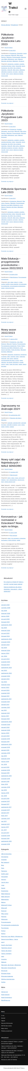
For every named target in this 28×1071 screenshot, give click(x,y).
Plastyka (3, 57)
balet (8, 356)
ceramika (21, 64)
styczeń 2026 (5, 619)
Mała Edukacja (14, 277)
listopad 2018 (5, 773)
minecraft (9, 70)
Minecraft (13, 55)
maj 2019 (4, 756)
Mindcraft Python (6, 905)
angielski (16, 64)
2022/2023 (10, 354)
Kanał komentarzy (6, 997)
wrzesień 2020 (5, 724)
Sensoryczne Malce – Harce (9, 939)
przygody (15, 71)
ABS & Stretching (6, 854)
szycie (11, 73)
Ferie (2, 868)
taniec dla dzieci (13, 364)
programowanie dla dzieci (8, 360)
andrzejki (10, 422)
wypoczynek (4, 75)
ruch (7, 479)
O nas (2, 1015)
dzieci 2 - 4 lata (18, 282)
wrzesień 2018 (5, 778)
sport (16, 59)
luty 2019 (4, 764)
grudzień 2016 (5, 835)
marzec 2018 (5, 793)
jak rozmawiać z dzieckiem (18, 538)
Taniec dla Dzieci (15, 349)
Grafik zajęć (4, 874)
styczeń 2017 (5, 833)
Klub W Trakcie (8, 47)
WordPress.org (5, 1000)
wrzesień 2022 (5, 676)
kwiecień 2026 (5, 613)
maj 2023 (4, 670)
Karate (3, 888)
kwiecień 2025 (5, 630)
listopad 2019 (5, 741)
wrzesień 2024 (5, 642)
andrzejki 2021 (17, 422)
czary (19, 424)
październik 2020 (6, 721)
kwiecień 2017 (5, 824)
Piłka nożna (20, 55)
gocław (3, 284)
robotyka (20, 71)
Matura (3, 902)
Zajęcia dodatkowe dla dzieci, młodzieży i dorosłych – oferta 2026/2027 (13, 589)
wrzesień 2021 (5, 701)
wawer (3, 288)
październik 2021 (6, 699)
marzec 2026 (5, 616)
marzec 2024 (5, 653)
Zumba (3, 982)
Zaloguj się (4, 992)
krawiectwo (4, 68)
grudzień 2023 (5, 662)
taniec (7, 364)
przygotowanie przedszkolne (17, 286)
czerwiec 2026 (5, 607)
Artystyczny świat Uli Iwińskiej (9, 1059)
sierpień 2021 (5, 704)
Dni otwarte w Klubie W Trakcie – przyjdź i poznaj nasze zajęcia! (14, 583)
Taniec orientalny (6, 953)
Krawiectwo (8, 55)
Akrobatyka (13, 53)
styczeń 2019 (5, 767)
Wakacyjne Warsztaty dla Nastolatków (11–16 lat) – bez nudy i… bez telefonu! (13, 1056)
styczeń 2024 (5, 659)
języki (23, 66)
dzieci (13, 66)
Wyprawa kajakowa (7, 976)
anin (9, 282)
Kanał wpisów (5, 994)
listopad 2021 (5, 696)
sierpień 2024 (5, 644)
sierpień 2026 (5, 605)
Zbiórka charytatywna (7, 979)
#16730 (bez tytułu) (6, 1025)
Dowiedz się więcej (7, 103)
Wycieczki (21, 61)
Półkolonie (9, 57)
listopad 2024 (5, 636)
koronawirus (4, 540)
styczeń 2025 (5, 633)
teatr (2, 956)
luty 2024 (4, 656)
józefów (7, 284)
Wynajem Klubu (5, 973)
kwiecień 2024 (5, 650)
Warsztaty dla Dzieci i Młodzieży (9, 61)
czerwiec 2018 (5, 787)
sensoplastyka (13, 479)
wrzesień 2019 (5, 747)
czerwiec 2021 (5, 707)
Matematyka (5, 899)
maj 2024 (4, 647)
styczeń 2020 (5, 736)
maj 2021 (4, 710)
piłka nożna (16, 70)
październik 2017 (6, 807)
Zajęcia (3, 1020)
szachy (3, 364)
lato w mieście (17, 68)
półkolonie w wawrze (6, 71)
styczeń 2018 (5, 798)
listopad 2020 (5, 719)
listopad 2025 (5, 622)
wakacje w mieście (18, 73)
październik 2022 (6, 673)
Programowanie (16, 57)
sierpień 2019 (5, 750)
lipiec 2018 (4, 784)
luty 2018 (4, 796)
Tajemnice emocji (6, 948)
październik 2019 (6, 744)
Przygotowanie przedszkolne (8, 346)
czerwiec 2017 (5, 818)
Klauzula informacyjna (7, 1023)
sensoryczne (21, 479)
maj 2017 (4, 821)
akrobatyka (11, 64)
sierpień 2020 (5, 727)
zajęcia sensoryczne (10, 481)
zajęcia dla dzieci (9, 288)
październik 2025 (6, 625)
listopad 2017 (5, 804)
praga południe (14, 284)
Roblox (23, 346)
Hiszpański (20, 53)
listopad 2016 (5, 838)
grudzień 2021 (5, 693)
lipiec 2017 (4, 815)
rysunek (3, 73)
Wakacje (20, 59)
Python (19, 346)
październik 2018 (6, 776)
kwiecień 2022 (5, 684)
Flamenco (4, 871)
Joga (18, 342)
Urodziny (4, 959)
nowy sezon (10, 358)
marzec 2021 (5, 716)
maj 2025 (4, 627)
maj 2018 (4, 790)
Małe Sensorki (13, 475)
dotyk (9, 478)
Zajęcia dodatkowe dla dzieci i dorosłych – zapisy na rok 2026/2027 (12, 1051)
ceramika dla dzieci (6, 66)
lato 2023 (10, 68)
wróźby (7, 426)
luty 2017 (4, 830)
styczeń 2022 (5, 690)
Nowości (3, 911)
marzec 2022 (5, 687)
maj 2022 (4, 682)
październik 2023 (6, 667)
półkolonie (22, 70)
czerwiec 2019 (5, 753)
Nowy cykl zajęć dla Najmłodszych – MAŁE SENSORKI (13, 462)
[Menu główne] (25, 9)
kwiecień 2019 (5, 758)
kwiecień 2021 (5, 713)
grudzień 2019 (5, 739)
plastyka (16, 358)
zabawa (12, 426)
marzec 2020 (5, 733)
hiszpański (18, 66)
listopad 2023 (5, 664)
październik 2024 (6, 639)
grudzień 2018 (5, 770)
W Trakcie (13, 7)
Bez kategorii (13, 535)
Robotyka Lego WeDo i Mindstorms (10, 205)
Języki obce (11, 131)
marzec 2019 (5, 761)
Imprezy (3, 879)
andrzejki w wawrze (12, 424)
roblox (21, 360)
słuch (2, 481)
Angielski (19, 129)
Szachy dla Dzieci (6, 349)
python (17, 360)
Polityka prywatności (6, 1031)
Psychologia (5, 928)
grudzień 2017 (5, 801)
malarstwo (4, 70)
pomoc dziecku (12, 540)
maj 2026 (4, 610)
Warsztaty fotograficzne (8, 968)
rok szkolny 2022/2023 (13, 362)
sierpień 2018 (5, 781)
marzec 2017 (5, 827)
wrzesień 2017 (5, 810)
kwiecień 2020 (5, 730)
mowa (16, 478)
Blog (2, 865)
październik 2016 (6, 841)
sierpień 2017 (5, 813)
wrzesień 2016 (5, 844)
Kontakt (3, 1018)
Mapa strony (4, 1028)
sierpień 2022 (5, 679)
